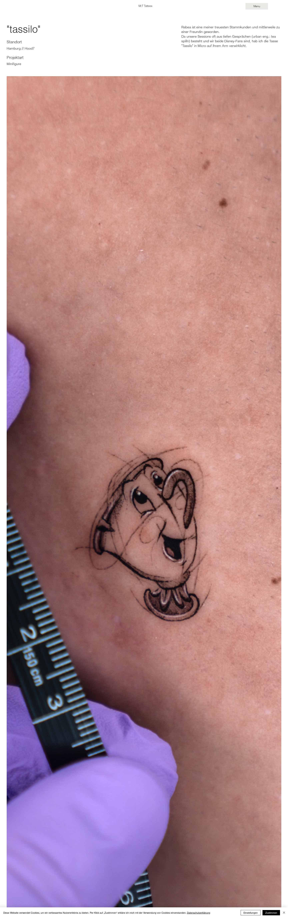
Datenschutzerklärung (198, 912)
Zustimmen (271, 912)
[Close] (284, 912)
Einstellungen (251, 912)
